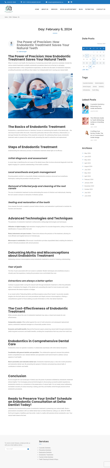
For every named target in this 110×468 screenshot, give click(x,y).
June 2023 (87, 196)
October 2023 (88, 189)
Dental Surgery (87, 86)
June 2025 (87, 156)
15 (93, 59)
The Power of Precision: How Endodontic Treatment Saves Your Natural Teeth (43, 45)
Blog (81, 9)
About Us (45, 9)
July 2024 (87, 169)
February (15, 17)
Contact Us (100, 9)
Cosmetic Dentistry (88, 83)
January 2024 (88, 183)
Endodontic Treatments (46, 455)
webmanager (22, 51)
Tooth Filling (95, 90)
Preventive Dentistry (45, 450)
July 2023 (87, 192)
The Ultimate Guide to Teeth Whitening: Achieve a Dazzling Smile (97, 121)
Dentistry (101, 86)
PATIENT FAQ (89, 9)
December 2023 (89, 186)
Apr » (87, 69)
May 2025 (87, 160)
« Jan (83, 69)
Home (37, 9)
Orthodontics (86, 90)
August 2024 (88, 166)
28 (90, 66)
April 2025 (87, 163)
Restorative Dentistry (45, 452)
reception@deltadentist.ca (55, 2)
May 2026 (87, 153)
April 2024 (87, 176)
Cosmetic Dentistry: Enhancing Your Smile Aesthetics (97, 106)
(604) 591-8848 (11, 2)
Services (54, 9)
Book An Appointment (68, 9)
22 (93, 63)
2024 (10, 17)
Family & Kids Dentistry (46, 457)
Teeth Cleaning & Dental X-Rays (48, 459)
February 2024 (88, 179)
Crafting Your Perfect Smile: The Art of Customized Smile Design (96, 134)
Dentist (95, 86)
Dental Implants (99, 83)
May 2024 (87, 173)
